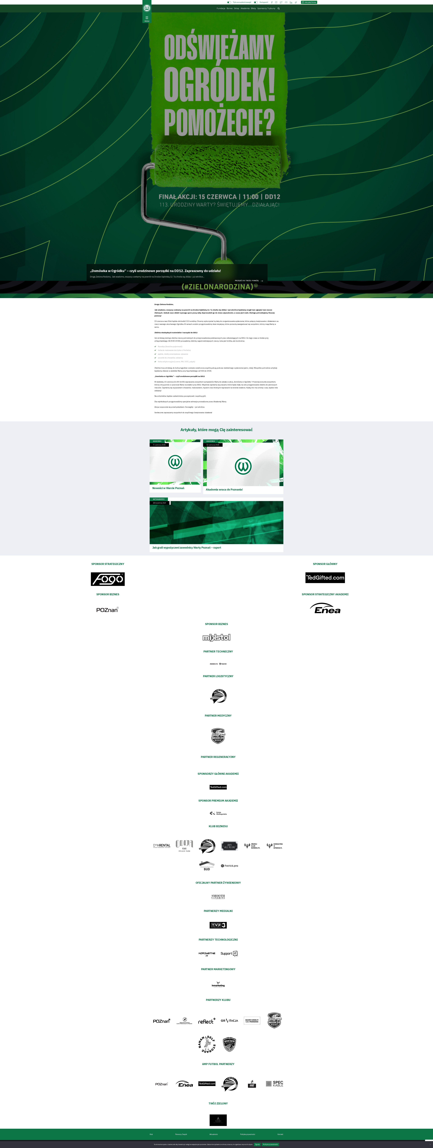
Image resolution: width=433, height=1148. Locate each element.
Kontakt (280, 1134)
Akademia (245, 8)
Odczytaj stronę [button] (310, 2)
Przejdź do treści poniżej (247, 281)
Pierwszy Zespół (181, 1134)
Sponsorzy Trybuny (266, 8)
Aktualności (214, 1134)
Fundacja (221, 8)
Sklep (236, 8)
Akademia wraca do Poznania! (224, 489)
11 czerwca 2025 (159, 445)
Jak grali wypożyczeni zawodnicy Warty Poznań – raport (186, 547)
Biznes (230, 8)
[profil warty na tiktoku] (296, 2)
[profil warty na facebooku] (271, 2)
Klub (151, 1134)
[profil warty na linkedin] (291, 2)
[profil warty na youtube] (286, 2)
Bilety (253, 8)
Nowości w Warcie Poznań (168, 488)
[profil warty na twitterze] (281, 2)
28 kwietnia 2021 (159, 503)
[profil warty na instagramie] (276, 2)
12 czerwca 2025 (212, 445)
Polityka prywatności (247, 1134)
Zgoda (257, 1144)
